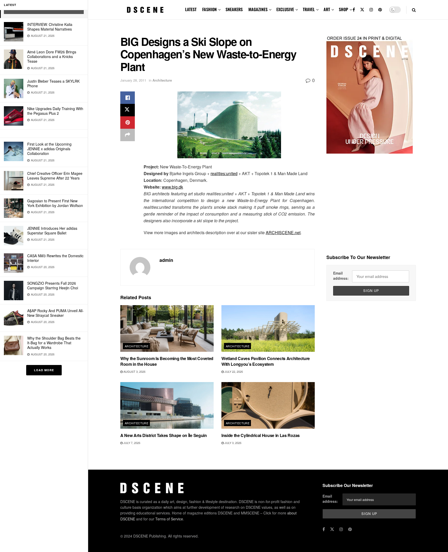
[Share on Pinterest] (127, 122)
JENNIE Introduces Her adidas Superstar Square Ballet (52, 230)
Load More (44, 370)
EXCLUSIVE (285, 9)
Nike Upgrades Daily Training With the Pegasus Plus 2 (55, 111)
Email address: (341, 275)
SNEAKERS (234, 9)
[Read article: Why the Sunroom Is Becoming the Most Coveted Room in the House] (167, 328)
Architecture (162, 80)
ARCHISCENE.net (283, 232)
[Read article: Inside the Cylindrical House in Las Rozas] (268, 405)
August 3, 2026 (134, 371)
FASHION (209, 9)
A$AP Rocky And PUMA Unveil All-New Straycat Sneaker (55, 313)
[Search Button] (414, 9)
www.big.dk (172, 187)
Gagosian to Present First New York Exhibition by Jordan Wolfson (55, 203)
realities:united (224, 173)
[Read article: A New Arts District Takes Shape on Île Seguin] (167, 405)
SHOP (343, 9)
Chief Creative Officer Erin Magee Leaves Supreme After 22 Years (54, 176)
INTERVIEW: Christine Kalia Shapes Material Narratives (49, 27)
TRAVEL (309, 9)
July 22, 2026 (233, 371)
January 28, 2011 (133, 80)
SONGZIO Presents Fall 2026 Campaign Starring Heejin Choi (52, 285)
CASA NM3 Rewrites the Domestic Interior (55, 258)
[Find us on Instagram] (371, 9)
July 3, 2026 (232, 443)
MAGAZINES (258, 9)
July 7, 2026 (131, 443)
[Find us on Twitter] (362, 9)
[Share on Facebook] (127, 97)
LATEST (191, 9)
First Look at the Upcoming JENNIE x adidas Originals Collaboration (49, 148)
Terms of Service (169, 518)
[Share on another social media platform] (127, 135)
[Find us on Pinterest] (380, 9)
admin (166, 260)
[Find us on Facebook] (354, 9)
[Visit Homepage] (145, 9)
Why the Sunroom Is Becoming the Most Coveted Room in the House (166, 361)
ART (327, 9)
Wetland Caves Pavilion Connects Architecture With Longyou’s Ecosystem (265, 361)
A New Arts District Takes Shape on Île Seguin (163, 435)
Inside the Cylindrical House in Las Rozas (260, 435)
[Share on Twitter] (127, 110)
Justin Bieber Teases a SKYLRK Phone (53, 83)
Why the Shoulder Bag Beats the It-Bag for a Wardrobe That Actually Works (54, 342)
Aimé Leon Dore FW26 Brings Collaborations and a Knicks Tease (51, 56)
